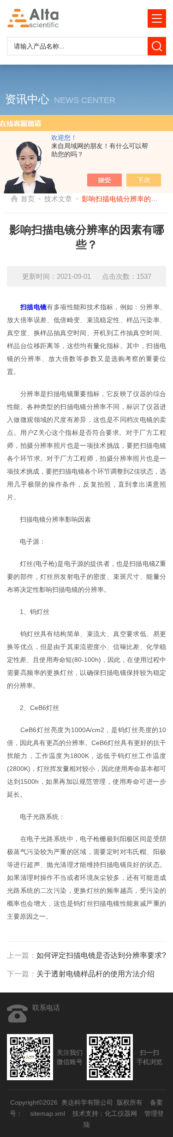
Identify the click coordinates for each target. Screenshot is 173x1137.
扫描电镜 (33, 307)
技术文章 (58, 199)
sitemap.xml (47, 1113)
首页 (28, 199)
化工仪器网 (121, 1113)
